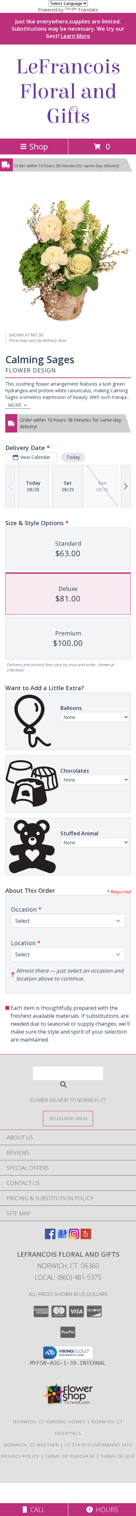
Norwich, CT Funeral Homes (49, 1422)
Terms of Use (117, 1456)
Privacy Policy (20, 1456)
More (14, 405)
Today (73, 457)
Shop (38, 146)
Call (36, 1509)
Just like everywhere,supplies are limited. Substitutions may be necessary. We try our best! (68, 29)
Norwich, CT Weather (31, 1445)
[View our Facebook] (50, 1237)
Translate (88, 10)
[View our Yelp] (86, 1237)
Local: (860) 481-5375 (68, 1277)
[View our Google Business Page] (62, 1237)
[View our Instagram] (74, 1237)
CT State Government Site (98, 1445)
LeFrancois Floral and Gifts (68, 91)
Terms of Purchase (70, 1456)
